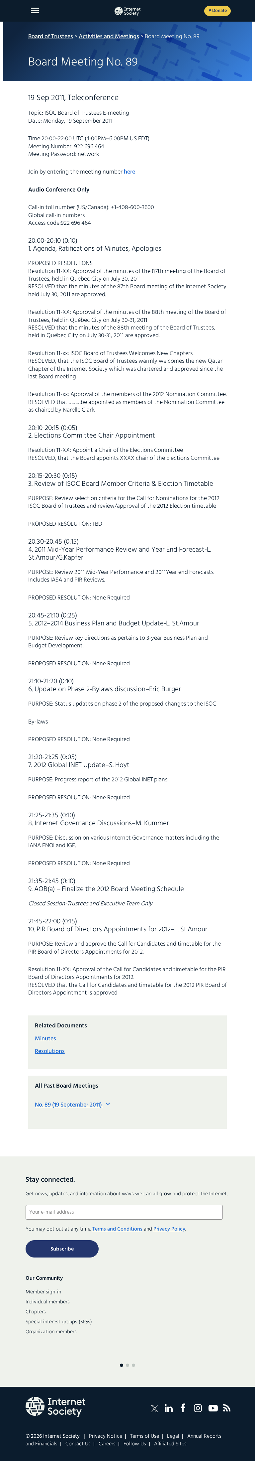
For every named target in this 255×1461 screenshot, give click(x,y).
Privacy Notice (105, 1436)
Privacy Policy (169, 1229)
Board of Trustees (50, 37)
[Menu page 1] (121, 1365)
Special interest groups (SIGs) (59, 1322)
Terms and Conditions (117, 1229)
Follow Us (135, 1444)
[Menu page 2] (127, 1365)
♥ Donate (218, 11)
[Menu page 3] (133, 1365)
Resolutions (50, 1051)
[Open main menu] (35, 10)
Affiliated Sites (170, 1444)
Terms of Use (144, 1436)
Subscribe (62, 1249)
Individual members (48, 1302)
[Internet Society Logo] (55, 1407)
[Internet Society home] (127, 11)
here (129, 172)
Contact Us (78, 1444)
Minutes (45, 1039)
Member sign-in (43, 1292)
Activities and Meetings (109, 37)
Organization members (51, 1332)
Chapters (36, 1312)
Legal (173, 1436)
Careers (107, 1444)
